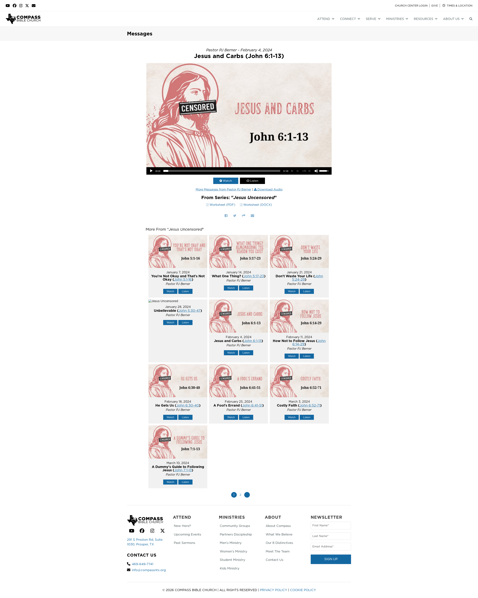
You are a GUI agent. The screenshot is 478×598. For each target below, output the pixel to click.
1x (298, 171)
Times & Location (459, 5)
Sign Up (331, 559)
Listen (254, 181)
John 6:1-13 (253, 340)
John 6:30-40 (187, 405)
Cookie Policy (303, 590)
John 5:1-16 (183, 279)
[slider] (221, 171)
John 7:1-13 (183, 470)
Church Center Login (411, 5)
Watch (227, 181)
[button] (471, 19)
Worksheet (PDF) (222, 205)
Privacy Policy (273, 590)
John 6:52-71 (309, 405)
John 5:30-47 (190, 310)
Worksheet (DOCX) (257, 205)
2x (309, 171)
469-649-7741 (142, 564)
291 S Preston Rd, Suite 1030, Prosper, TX (145, 542)
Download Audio (270, 189)
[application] (239, 171)
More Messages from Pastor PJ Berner (223, 189)
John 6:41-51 (252, 405)
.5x (292, 171)
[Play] (151, 171)
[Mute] (316, 171)
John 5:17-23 (253, 276)
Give (434, 5)
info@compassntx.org (149, 570)
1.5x (304, 171)
